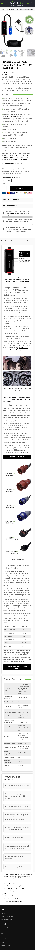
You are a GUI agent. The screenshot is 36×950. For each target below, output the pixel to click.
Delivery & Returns (10, 206)
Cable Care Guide (6, 919)
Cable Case (14, 213)
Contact (3, 913)
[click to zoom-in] (17, 31)
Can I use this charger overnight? (18, 806)
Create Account (5, 945)
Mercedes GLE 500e (22, 98)
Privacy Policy (5, 931)
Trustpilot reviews (17, 901)
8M (9, 180)
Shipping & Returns (7, 916)
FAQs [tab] (28, 241)
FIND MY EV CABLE (17, 457)
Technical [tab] (22, 241)
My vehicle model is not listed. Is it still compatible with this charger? (17, 847)
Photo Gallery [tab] (5, 241)
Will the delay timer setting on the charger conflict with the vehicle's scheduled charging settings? (17, 817)
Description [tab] (14, 241)
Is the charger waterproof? (15, 838)
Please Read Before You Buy (12, 164)
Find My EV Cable (10, 9)
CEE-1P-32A (18, 878)
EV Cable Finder (21, 159)
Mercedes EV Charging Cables (25, 9)
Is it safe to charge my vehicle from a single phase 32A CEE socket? (15, 796)
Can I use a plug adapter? (15, 867)
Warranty (4, 934)
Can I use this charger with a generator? (15, 857)
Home (3, 9)
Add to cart (21, 188)
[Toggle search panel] (28, 3)
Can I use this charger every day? (18, 785)
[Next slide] (32, 31)
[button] (31, 3)
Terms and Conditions (7, 927)
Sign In (3, 942)
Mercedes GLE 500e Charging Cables (20, 876)
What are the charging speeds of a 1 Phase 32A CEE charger (17, 828)
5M (4, 180)
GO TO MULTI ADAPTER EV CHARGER (17, 667)
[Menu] (4, 3)
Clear (3, 183)
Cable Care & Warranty (11, 200)
